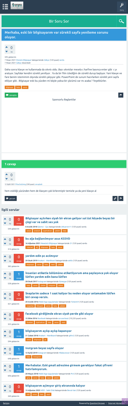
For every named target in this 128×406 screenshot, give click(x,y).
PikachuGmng (20, 184)
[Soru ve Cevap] (17, 5)
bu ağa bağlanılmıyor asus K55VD (47, 238)
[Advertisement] (64, 123)
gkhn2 (71, 336)
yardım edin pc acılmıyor (41, 255)
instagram (37, 357)
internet (30, 247)
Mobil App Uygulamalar (48, 302)
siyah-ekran (47, 231)
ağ (37, 247)
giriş (28, 378)
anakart (37, 231)
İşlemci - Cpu (43, 227)
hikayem (40, 306)
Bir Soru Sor (59, 21)
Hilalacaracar (64, 353)
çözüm (57, 231)
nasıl (53, 264)
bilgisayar (9, 87)
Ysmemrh (75, 302)
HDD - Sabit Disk (48, 390)
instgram (52, 285)
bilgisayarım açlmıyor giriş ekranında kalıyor (55, 385)
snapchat (30, 306)
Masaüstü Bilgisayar (49, 243)
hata (18, 87)
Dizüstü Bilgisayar (23, 60)
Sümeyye (63, 281)
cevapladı (38, 184)
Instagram (42, 281)
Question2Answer (97, 403)
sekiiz (70, 260)
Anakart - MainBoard (46, 260)
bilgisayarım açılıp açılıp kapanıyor (48, 330)
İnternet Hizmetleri (116, 403)
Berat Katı (71, 390)
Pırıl (72, 374)
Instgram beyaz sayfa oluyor (44, 348)
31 (71, 243)
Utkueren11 (66, 227)
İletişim (6, 403)
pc (45, 339)
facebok (30, 322)
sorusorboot (63, 318)
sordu (61, 60)
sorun (25, 87)
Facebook (42, 318)
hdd (28, 394)
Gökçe (46, 60)
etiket (60, 285)
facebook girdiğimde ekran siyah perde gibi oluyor (59, 313)
